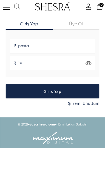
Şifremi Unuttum (83, 103)
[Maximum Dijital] (53, 138)
